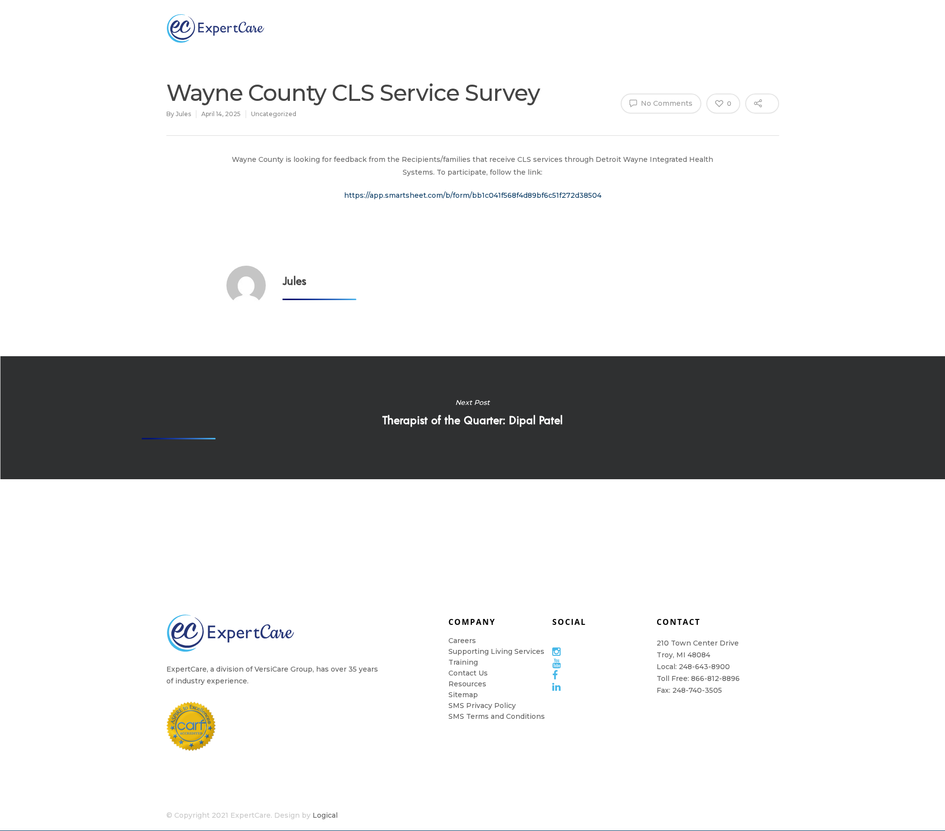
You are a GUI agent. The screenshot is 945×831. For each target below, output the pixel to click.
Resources (560, 28)
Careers (462, 640)
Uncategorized (273, 114)
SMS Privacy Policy (482, 705)
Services (440, 28)
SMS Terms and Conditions (496, 716)
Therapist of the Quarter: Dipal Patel (472, 417)
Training (497, 28)
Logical (325, 815)
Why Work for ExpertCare (685, 28)
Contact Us (468, 673)
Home (618, 28)
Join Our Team (379, 28)
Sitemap (463, 694)
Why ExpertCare (313, 28)
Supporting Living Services (496, 651)
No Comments (666, 103)
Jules (183, 114)
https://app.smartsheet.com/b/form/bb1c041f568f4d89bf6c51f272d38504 (472, 195)
